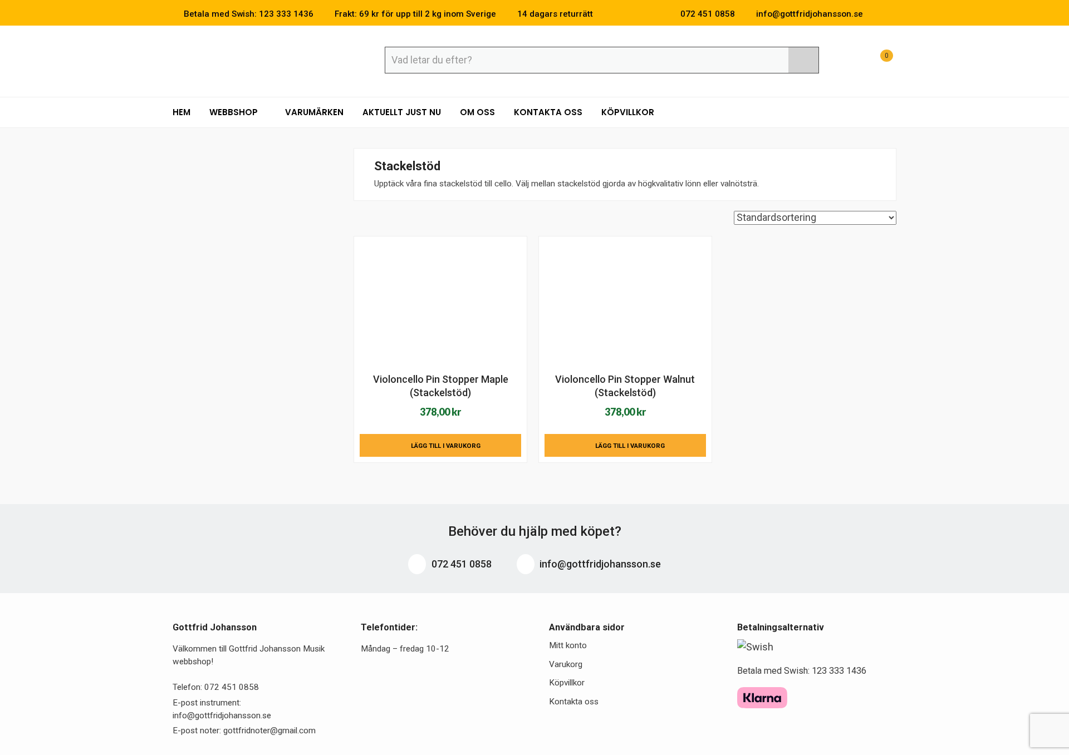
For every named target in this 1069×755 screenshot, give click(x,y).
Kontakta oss (548, 112)
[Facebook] (876, 14)
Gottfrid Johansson (254, 59)
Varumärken (314, 112)
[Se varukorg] (876, 61)
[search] (803, 60)
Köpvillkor (627, 112)
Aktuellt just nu (401, 112)
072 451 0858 (460, 564)
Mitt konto (568, 645)
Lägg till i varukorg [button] (445, 446)
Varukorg (565, 664)
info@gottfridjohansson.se (599, 564)
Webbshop (234, 112)
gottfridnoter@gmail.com (269, 731)
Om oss (477, 112)
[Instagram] (893, 14)
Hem (181, 112)
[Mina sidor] (849, 61)
